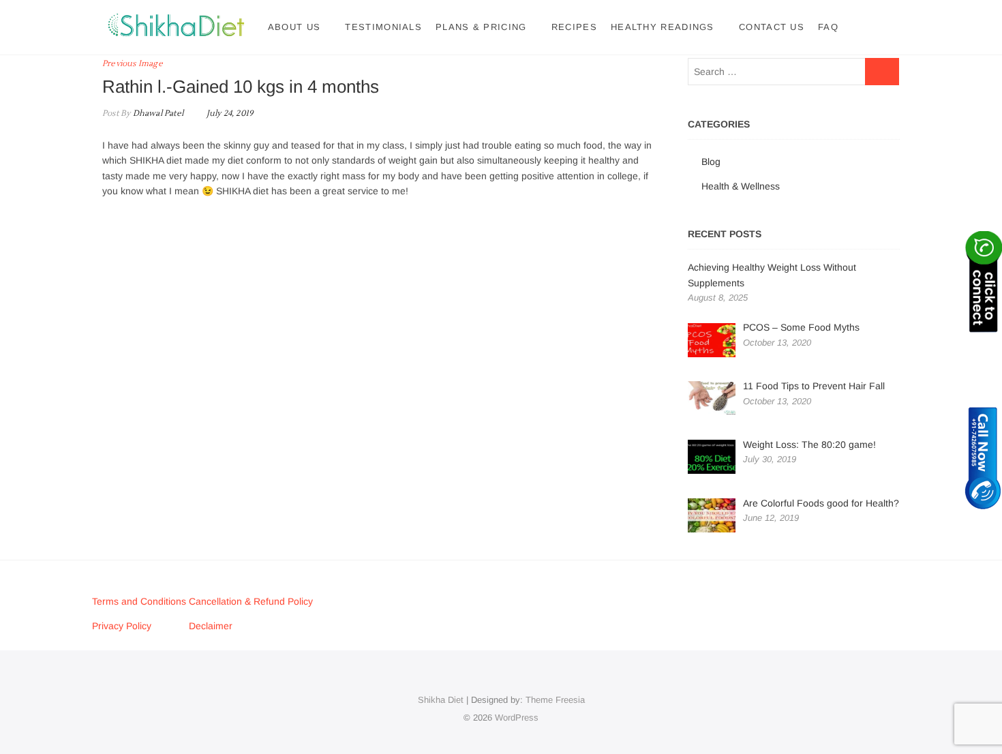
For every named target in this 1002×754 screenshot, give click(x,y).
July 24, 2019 (228, 113)
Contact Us (771, 27)
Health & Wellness (740, 186)
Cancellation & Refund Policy (251, 601)
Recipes (574, 27)
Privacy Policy (121, 625)
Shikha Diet (441, 700)
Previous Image (132, 64)
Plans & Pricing (481, 27)
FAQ (828, 27)
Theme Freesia (555, 700)
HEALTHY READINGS (662, 27)
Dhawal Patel (156, 113)
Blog (710, 161)
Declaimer (210, 625)
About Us (294, 27)
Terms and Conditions (140, 601)
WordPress (516, 717)
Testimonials (383, 27)
